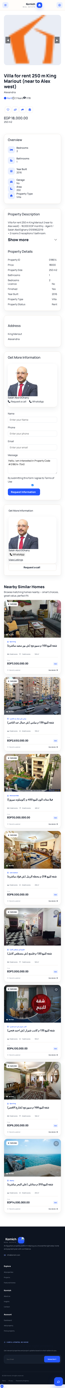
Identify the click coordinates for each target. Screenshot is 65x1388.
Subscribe (51, 1359)
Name (11, 413)
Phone (11, 427)
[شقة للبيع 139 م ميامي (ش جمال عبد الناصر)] (32, 696)
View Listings (16, 559)
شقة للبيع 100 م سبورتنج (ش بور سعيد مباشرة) (32, 645)
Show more (18, 239)
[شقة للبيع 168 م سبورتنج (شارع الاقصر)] (32, 1081)
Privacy (11, 1381)
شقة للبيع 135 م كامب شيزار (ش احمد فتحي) (31, 1030)
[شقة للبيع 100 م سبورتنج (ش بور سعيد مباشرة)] (32, 619)
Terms (4, 1381)
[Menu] (5, 5)
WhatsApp (38, 401)
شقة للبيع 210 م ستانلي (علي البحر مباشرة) (30, 1184)
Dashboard (8, 1320)
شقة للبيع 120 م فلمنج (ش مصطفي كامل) (29, 953)
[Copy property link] (15, 110)
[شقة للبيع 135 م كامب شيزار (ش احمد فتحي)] (32, 1004)
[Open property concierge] (58, 1381)
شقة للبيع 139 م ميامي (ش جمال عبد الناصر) (30, 722)
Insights (6, 1301)
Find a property (9, 1331)
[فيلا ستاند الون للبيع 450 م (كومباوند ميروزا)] (32, 773)
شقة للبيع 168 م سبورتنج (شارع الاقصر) (28, 1107)
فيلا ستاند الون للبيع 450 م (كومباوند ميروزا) (30, 799)
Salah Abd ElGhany (18, 397)
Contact (7, 1307)
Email (11, 441)
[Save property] (8, 110)
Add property (8, 1325)
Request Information (23, 492)
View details (52, 670)
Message (13, 455)
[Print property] (30, 110)
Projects (7, 1277)
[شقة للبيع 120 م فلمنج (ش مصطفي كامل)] (32, 927)
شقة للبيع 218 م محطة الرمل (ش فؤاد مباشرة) (32, 876)
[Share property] (22, 110)
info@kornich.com (13, 1255)
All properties (8, 1272)
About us (7, 1296)
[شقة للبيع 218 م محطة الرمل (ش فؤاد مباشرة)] (32, 850)
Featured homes (9, 1283)
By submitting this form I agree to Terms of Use (31, 479)
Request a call (18, 401)
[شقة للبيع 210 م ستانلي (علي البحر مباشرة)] (32, 1158)
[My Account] (60, 5)
